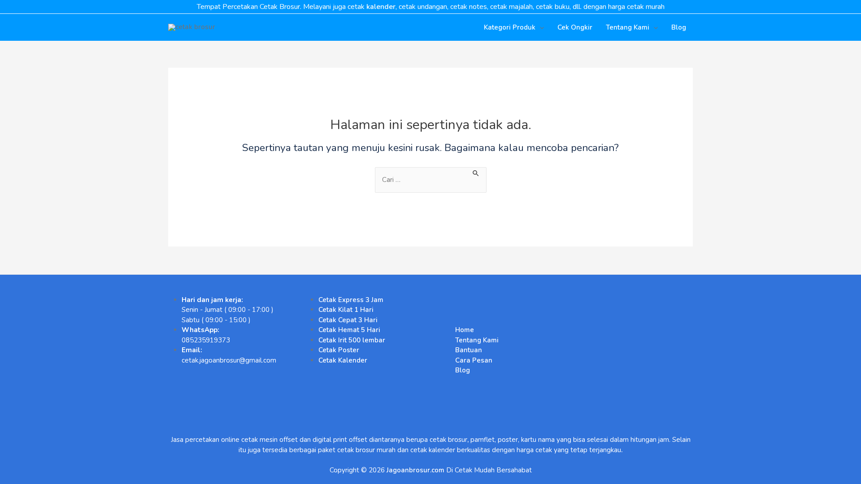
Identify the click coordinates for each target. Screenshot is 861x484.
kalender (381, 7)
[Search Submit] (476, 172)
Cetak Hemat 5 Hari (349, 329)
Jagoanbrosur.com (415, 470)
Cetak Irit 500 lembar (351, 340)
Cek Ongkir (574, 27)
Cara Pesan (473, 360)
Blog (678, 27)
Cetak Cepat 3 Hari (348, 319)
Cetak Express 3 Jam (350, 299)
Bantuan (468, 350)
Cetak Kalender (342, 360)
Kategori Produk (509, 27)
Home (464, 329)
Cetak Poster (338, 350)
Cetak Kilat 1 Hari (346, 309)
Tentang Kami (627, 27)
